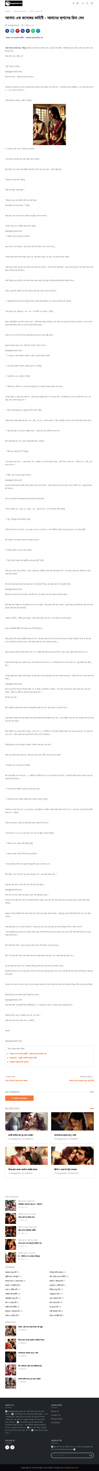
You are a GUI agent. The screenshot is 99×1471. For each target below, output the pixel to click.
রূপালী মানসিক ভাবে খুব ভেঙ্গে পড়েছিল (20, 1135)
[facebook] (73, 3)
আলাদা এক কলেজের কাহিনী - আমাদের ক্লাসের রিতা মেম (28, 1053)
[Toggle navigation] (92, 3)
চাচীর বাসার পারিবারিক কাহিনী (27, 1230)
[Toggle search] (87, 3)
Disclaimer (55, 1422)
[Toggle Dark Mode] (83, 3)
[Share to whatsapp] (33, 31)
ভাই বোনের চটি (32, 1214)
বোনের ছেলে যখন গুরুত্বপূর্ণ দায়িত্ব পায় (29, 1243)
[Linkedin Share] (23, 31)
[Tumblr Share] (28, 31)
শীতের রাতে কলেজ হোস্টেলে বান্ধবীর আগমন (22, 1169)
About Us (55, 1411)
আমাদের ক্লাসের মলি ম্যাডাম (19, 1061)
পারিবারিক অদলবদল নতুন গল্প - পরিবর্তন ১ (30, 1204)
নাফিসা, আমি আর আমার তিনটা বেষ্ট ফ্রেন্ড (30, 1327)
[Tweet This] (12, 31)
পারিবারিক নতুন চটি (23, 1214)
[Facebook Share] (7, 31)
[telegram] (12, 1447)
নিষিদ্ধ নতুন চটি (22, 1201)
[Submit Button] (91, 1455)
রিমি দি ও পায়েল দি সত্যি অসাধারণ (65, 1169)
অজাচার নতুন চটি (22, 1240)
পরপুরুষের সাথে (31, 1201)
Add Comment (20, 1098)
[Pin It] (17, 31)
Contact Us (55, 1415)
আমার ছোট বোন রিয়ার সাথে (26, 1217)
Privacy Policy (57, 1418)
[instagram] (77, 3)
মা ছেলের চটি (31, 1253)
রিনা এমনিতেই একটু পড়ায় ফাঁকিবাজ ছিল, (30, 1365)
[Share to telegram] (38, 31)
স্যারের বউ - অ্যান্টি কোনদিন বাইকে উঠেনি (23, 1057)
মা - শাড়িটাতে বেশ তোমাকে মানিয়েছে (29, 1256)
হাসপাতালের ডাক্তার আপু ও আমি (65, 1135)
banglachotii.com (70, 1467)
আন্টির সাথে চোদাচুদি (23, 1227)
